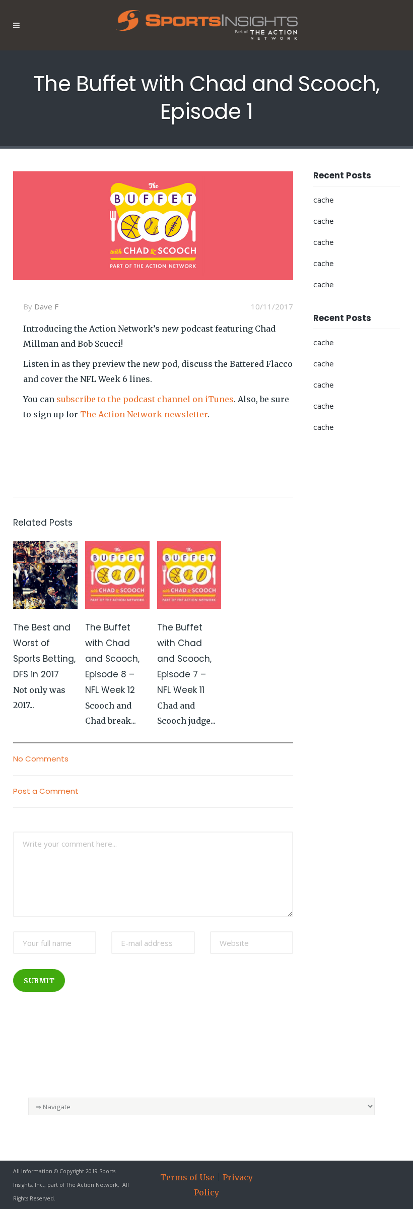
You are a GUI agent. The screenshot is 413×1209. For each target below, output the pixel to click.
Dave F (46, 306)
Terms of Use (187, 1177)
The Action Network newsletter (144, 414)
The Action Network (92, 1184)
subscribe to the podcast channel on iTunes (145, 399)
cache (323, 200)
